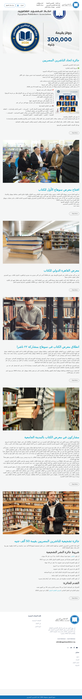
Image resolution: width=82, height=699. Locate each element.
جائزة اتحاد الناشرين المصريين (60, 60)
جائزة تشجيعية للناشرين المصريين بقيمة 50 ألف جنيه (46, 541)
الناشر (73, 556)
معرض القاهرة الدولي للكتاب (61, 270)
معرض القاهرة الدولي (55, 590)
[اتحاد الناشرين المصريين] (70, 5)
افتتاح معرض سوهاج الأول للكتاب (58, 189)
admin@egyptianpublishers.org (65, 642)
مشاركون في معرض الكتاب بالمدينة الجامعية (51, 437)
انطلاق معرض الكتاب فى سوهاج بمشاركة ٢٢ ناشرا (48, 347)
